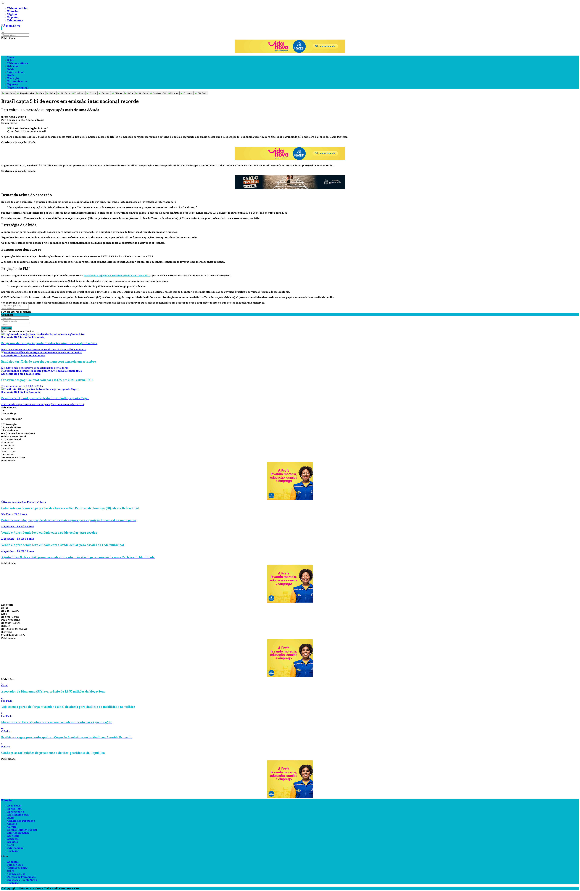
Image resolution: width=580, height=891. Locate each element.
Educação (13, 78)
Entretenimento (17, 81)
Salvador (12, 66)
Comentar (6, 328)
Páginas (12, 14)
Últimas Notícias (17, 63)
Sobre (10, 60)
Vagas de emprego (18, 87)
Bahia (10, 69)
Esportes (12, 84)
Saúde (10, 75)
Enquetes (13, 17)
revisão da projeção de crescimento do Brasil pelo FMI (117, 275)
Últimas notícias (17, 8)
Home (10, 57)
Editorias (12, 11)
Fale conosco (15, 20)
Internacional (15, 72)
